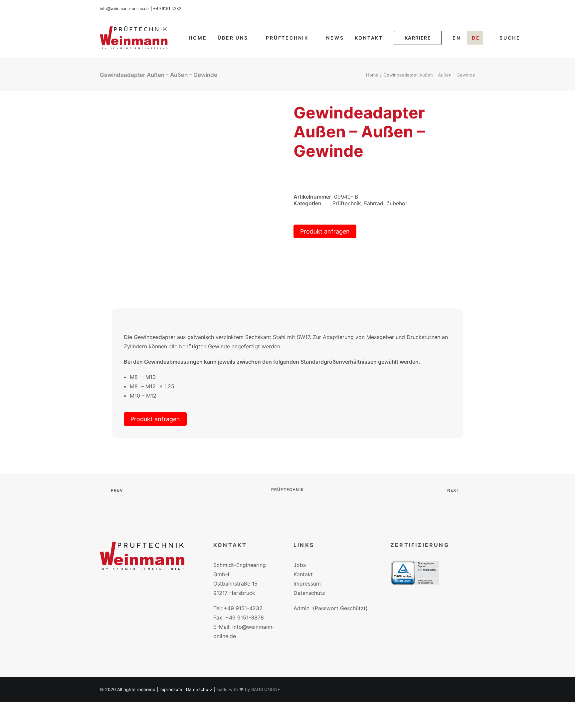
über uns (233, 38)
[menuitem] (197, 38)
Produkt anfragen (325, 231)
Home (198, 38)
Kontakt (369, 38)
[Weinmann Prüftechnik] (134, 38)
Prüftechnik (287, 38)
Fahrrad (373, 203)
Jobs (299, 565)
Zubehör (396, 203)
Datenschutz (309, 593)
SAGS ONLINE (265, 689)
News (335, 38)
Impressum (307, 583)
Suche (509, 38)
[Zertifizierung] (415, 572)
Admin (301, 608)
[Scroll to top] (562, 688)
